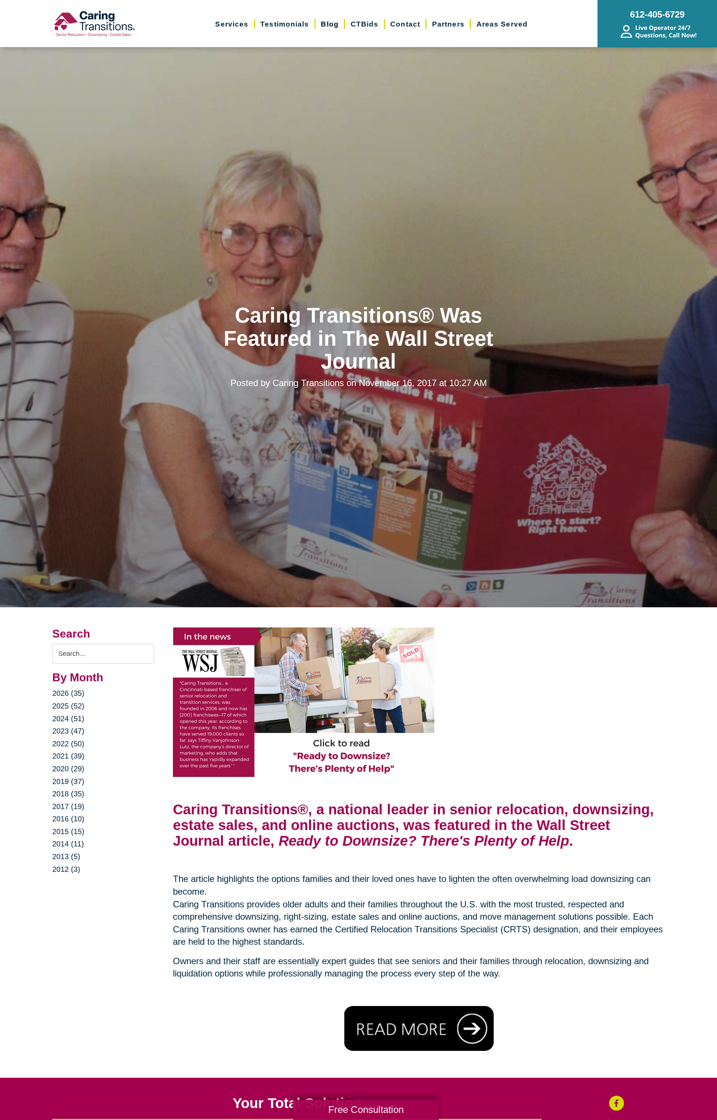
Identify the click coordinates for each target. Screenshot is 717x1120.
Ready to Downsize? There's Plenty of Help (424, 841)
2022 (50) (68, 744)
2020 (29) (68, 769)
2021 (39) (68, 756)
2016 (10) (68, 819)
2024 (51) (68, 719)
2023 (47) (68, 731)
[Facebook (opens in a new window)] (616, 1103)
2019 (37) (68, 781)
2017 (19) (68, 806)
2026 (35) (68, 693)
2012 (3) (66, 869)
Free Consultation (366, 1109)
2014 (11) (68, 844)
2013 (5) (66, 856)
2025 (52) (68, 706)
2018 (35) (68, 794)
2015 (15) (68, 831)
